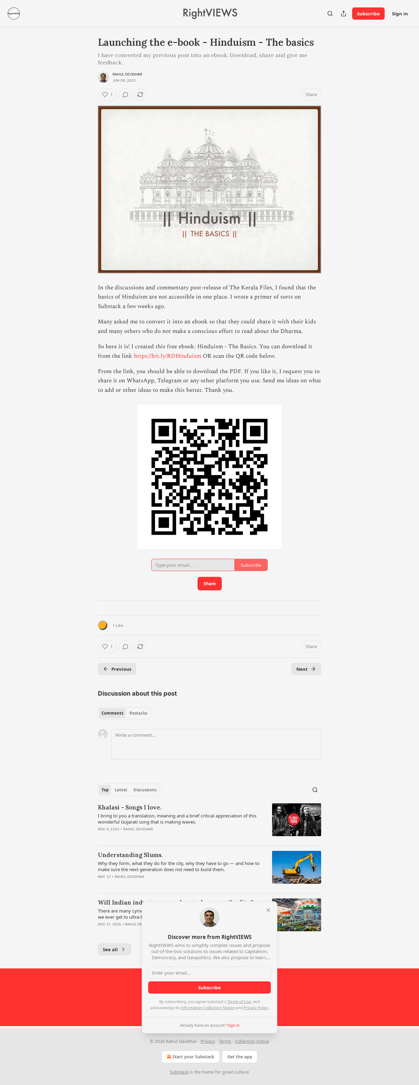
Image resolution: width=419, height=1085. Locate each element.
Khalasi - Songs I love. (129, 807)
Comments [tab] (112, 713)
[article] (209, 822)
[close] (268, 910)
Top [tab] (105, 790)
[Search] (330, 13)
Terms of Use (239, 1001)
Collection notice (252, 1041)
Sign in (400, 13)
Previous (121, 669)
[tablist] (124, 713)
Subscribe (368, 13)
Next (302, 669)
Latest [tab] (121, 790)
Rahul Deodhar (127, 74)
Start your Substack (193, 1057)
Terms (225, 1041)
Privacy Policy (256, 1007)
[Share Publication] (343, 13)
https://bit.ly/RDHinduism (167, 356)
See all (110, 949)
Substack (179, 1072)
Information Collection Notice (208, 1007)
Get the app (239, 1057)
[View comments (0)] (125, 94)
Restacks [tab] (138, 713)
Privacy (208, 1041)
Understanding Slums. (130, 855)
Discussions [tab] (144, 790)
